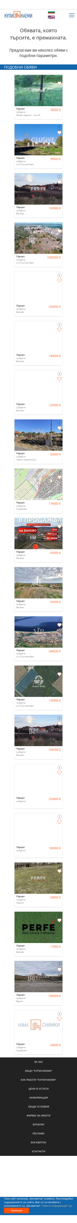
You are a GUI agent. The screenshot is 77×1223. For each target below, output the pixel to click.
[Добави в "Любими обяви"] (59, 83)
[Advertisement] (38, 4)
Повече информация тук (57, 1205)
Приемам (16, 1210)
